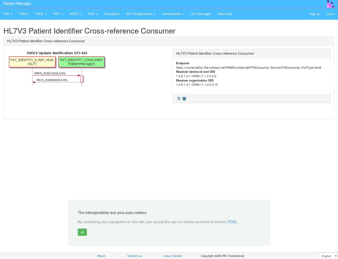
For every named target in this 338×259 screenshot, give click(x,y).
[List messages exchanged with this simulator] (178, 98)
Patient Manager (17, 3)
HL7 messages (201, 13)
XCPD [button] (74, 13)
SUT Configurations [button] (139, 13)
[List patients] (184, 98)
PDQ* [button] (40, 13)
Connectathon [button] (172, 13)
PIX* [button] (57, 13)
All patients (111, 13)
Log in (331, 13)
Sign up (314, 13)
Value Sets (225, 13)
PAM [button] (23, 13)
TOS (232, 222)
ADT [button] (6, 13)
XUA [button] (91, 13)
